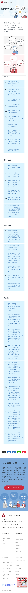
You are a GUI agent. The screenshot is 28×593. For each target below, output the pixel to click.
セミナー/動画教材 (6, 568)
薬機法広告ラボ (19, 548)
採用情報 (17, 571)
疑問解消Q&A (18, 551)
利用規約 (17, 565)
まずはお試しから (15, 487)
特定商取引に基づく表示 (20, 560)
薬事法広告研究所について (7, 539)
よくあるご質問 (19, 557)
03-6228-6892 (10, 525)
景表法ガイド (18, 545)
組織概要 (4, 546)
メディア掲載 (18, 568)
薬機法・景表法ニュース (20, 539)
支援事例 (4, 543)
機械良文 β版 (5, 578)
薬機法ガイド (18, 542)
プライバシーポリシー (20, 562)
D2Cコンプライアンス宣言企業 (7, 575)
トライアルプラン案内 (7, 565)
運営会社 (17, 574)
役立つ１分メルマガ (7, 571)
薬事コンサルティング (7, 562)
